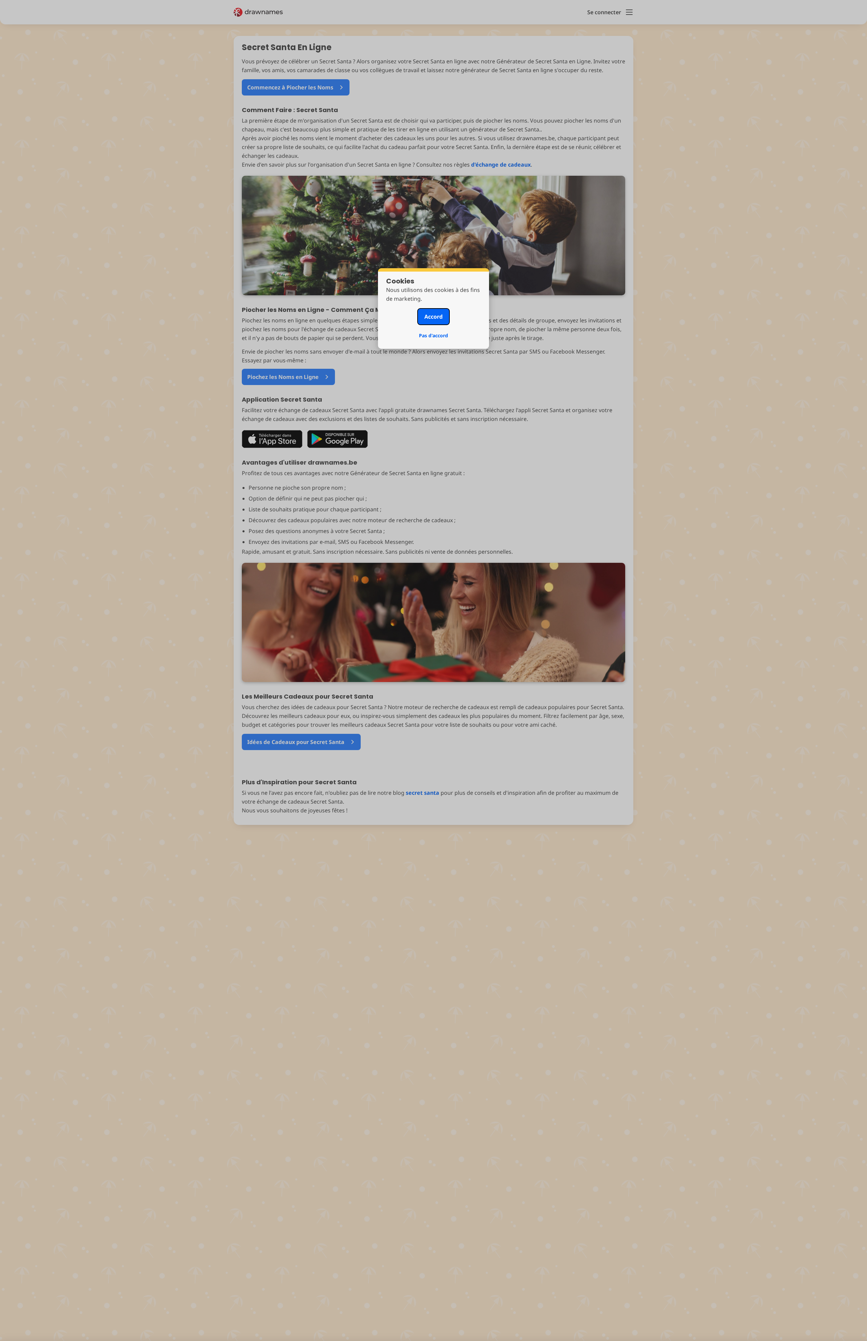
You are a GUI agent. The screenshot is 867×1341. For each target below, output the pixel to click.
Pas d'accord (433, 335)
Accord (433, 316)
